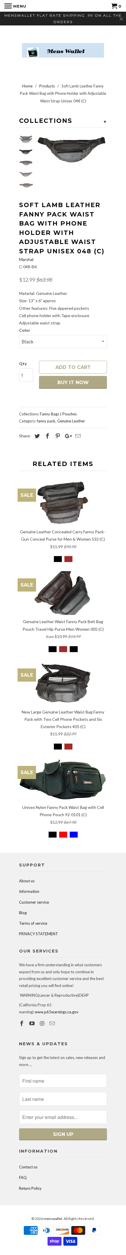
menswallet (53, 1218)
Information (29, 891)
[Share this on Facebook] (46, 436)
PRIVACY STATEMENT (38, 933)
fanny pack (46, 421)
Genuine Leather (71, 421)
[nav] (15, 6)
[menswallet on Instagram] (43, 1023)
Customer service (34, 902)
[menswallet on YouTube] (32, 1023)
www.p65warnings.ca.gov (57, 1012)
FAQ (23, 1177)
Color (24, 330)
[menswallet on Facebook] (22, 1023)
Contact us (28, 1167)
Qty (23, 363)
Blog (23, 912)
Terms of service (33, 923)
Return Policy (30, 1188)
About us (27, 880)
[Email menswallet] (53, 1023)
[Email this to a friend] (77, 436)
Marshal (26, 259)
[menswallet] (63, 46)
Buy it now (73, 382)
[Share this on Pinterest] (57, 436)
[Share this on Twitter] (36, 436)
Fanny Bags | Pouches (58, 414)
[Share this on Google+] (66, 436)
